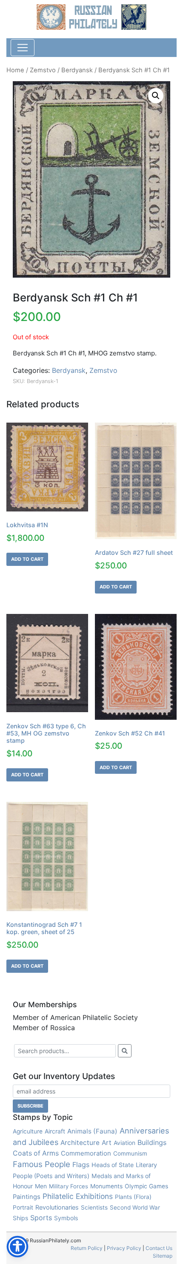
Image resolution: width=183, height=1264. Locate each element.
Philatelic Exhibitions (78, 1196)
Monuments (106, 1186)
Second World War (135, 1207)
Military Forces (68, 1186)
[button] (155, 95)
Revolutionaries (57, 1207)
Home (15, 70)
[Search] (125, 1050)
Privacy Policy (124, 1248)
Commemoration (86, 1153)
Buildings (151, 1142)
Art (107, 1143)
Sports (41, 1217)
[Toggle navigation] (22, 47)
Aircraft (55, 1131)
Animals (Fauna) (92, 1131)
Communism (130, 1153)
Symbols (66, 1217)
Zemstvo (43, 70)
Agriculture (28, 1131)
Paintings (26, 1197)
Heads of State (113, 1164)
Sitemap (162, 1256)
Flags (80, 1164)
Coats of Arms (36, 1153)
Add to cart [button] (27, 559)
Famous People (41, 1164)
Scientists (94, 1207)
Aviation (124, 1142)
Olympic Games (146, 1186)
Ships (20, 1217)
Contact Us (159, 1248)
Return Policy (87, 1248)
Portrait (23, 1207)
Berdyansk (77, 70)
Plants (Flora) (133, 1196)
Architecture (80, 1143)
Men (41, 1186)
